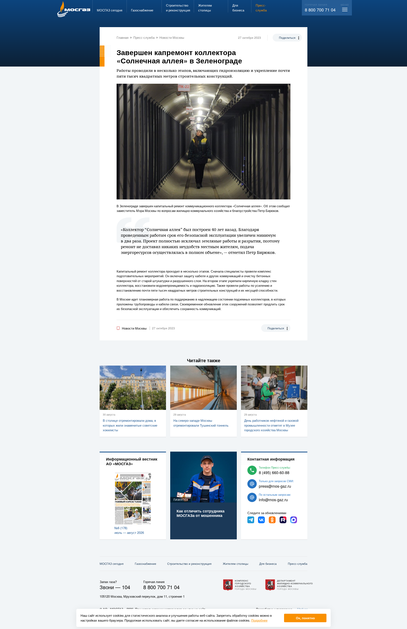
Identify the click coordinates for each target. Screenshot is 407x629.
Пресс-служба (297, 563)
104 (126, 587)
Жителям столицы (235, 563)
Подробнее (259, 620)
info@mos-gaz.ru (273, 499)
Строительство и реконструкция (189, 563)
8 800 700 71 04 (320, 10)
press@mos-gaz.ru (275, 486)
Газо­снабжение (145, 563)
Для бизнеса (268, 563)
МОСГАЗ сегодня (112, 563)
